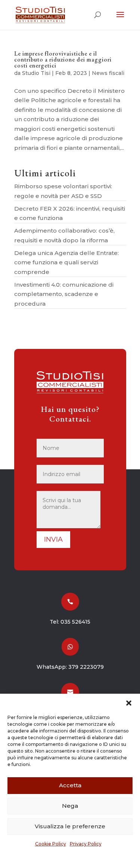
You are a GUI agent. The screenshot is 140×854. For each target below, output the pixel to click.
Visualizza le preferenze (70, 826)
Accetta (70, 785)
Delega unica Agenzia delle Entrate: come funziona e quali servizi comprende (66, 262)
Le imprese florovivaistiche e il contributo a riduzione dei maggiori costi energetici (63, 59)
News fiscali (108, 73)
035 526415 (75, 621)
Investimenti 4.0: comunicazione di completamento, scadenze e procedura (63, 294)
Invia (53, 539)
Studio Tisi (36, 73)
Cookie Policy (50, 844)
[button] (129, 703)
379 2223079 (86, 667)
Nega (70, 805)
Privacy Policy (86, 844)
